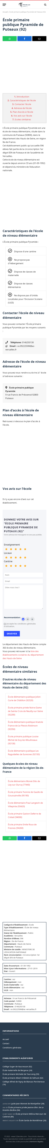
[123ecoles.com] (24, 4)
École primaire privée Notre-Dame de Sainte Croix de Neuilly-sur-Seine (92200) (25, 711)
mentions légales (36, 1141)
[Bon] (15, 549)
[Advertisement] (24, 68)
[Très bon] (20, 549)
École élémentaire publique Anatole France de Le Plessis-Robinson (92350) (25, 725)
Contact (6, 1043)
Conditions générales (12, 1047)
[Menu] (4, 5)
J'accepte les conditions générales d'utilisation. (20, 625)
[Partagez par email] (39, 38)
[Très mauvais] (6, 549)
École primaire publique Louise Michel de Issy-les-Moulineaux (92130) (23, 740)
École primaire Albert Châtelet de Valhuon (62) (23, 1078)
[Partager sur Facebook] (24, 38)
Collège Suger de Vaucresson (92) (17, 1066)
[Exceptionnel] (25, 549)
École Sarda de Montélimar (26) (32, 1120)
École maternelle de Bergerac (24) (17, 1070)
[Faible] (11, 549)
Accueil (5, 12)
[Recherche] (45, 5)
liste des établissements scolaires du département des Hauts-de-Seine (23, 655)
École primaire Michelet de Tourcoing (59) (21, 1074)
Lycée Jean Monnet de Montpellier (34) (27, 1103)
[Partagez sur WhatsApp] (10, 38)
